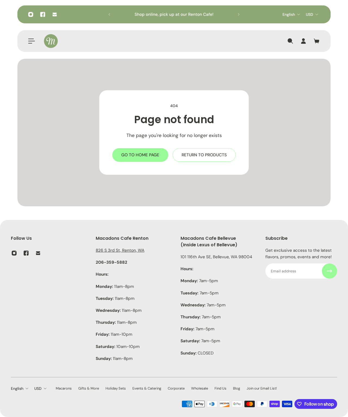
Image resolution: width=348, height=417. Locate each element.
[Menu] (31, 41)
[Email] (55, 14)
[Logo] (51, 41)
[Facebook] (43, 14)
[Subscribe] (329, 271)
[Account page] (303, 41)
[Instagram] (31, 14)
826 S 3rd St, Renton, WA (120, 250)
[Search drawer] (290, 41)
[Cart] (316, 41)
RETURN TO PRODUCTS (204, 155)
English (288, 14)
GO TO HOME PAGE (140, 155)
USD (309, 14)
